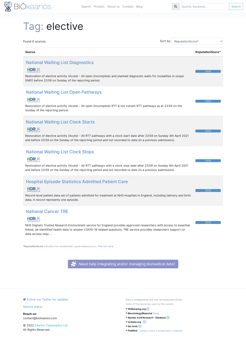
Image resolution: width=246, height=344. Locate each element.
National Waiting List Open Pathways (64, 92)
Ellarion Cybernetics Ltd (51, 325)
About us (113, 6)
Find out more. (106, 246)
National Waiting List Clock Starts (60, 122)
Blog (139, 6)
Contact (127, 6)
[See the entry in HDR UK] (35, 70)
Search (86, 6)
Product (99, 6)
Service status (32, 306)
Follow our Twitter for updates (47, 299)
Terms (156, 313)
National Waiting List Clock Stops (60, 151)
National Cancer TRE (47, 211)
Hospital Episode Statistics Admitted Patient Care (77, 181)
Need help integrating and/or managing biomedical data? (126, 264)
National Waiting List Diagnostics (60, 62)
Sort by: (164, 41)
